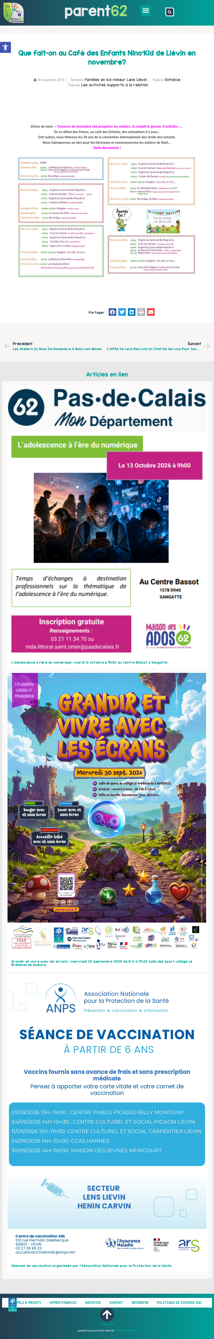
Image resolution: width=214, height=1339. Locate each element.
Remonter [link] (107, 1324)
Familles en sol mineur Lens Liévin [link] (116, 80)
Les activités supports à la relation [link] (114, 85)
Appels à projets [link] (27, 1302)
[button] (146, 10)
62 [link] (119, 10)
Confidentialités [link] (126, 1330)
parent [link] (88, 10)
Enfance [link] (172, 80)
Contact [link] (116, 1302)
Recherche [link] (140, 1302)
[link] (5, 47)
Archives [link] (93, 1302)
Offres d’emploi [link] (63, 1302)
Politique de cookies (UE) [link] (179, 1302)
